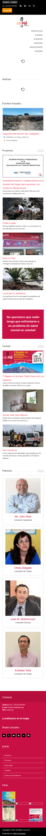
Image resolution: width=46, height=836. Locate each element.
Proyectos (37, 31)
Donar (6, 10)
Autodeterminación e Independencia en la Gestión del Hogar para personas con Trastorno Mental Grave (23, 184)
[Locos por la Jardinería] (23, 279)
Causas (39, 35)
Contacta (8, 760)
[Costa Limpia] (23, 209)
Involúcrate (36, 47)
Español (6, 2)
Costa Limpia (9, 223)
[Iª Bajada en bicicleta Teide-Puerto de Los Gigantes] (23, 362)
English (14, 2)
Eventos (38, 39)
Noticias (38, 43)
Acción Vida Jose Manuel (15, 415)
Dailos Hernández (19, 833)
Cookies (7, 770)
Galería (39, 51)
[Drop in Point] (23, 244)
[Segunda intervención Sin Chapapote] (23, 119)
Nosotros (8, 755)
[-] (23, 22)
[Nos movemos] (23, 436)
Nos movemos (10, 450)
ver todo (40, 151)
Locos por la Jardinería (14, 293)
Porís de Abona (11, 140)
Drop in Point (9, 258)
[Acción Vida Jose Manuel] (23, 400)
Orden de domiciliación (13, 775)
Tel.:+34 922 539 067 (9, 6)
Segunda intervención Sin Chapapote (21, 133)
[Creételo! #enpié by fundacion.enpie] (22, 804)
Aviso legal (8, 765)
